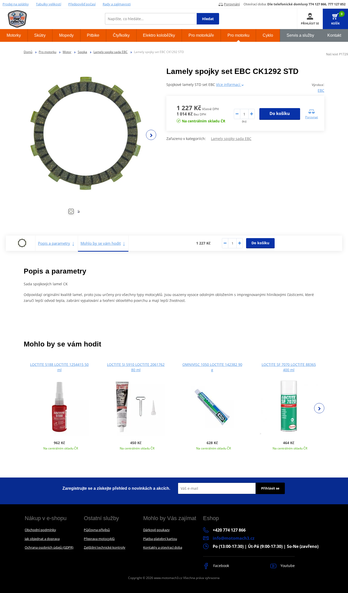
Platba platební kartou (160, 538)
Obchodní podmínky (40, 529)
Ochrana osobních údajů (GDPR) (49, 547)
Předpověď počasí (82, 4)
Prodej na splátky (16, 4)
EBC (321, 90)
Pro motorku (47, 52)
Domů (28, 52)
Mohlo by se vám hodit (101, 243)
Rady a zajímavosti (117, 4)
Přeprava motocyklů (99, 538)
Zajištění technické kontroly (104, 547)
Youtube (287, 565)
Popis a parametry (54, 243)
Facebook (220, 565)
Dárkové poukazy (156, 529)
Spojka (82, 52)
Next (151, 135)
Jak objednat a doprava (42, 538)
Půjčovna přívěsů (97, 529)
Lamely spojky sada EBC (110, 52)
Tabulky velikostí (48, 4)
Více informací (228, 84)
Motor (67, 52)
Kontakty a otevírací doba (162, 547)
